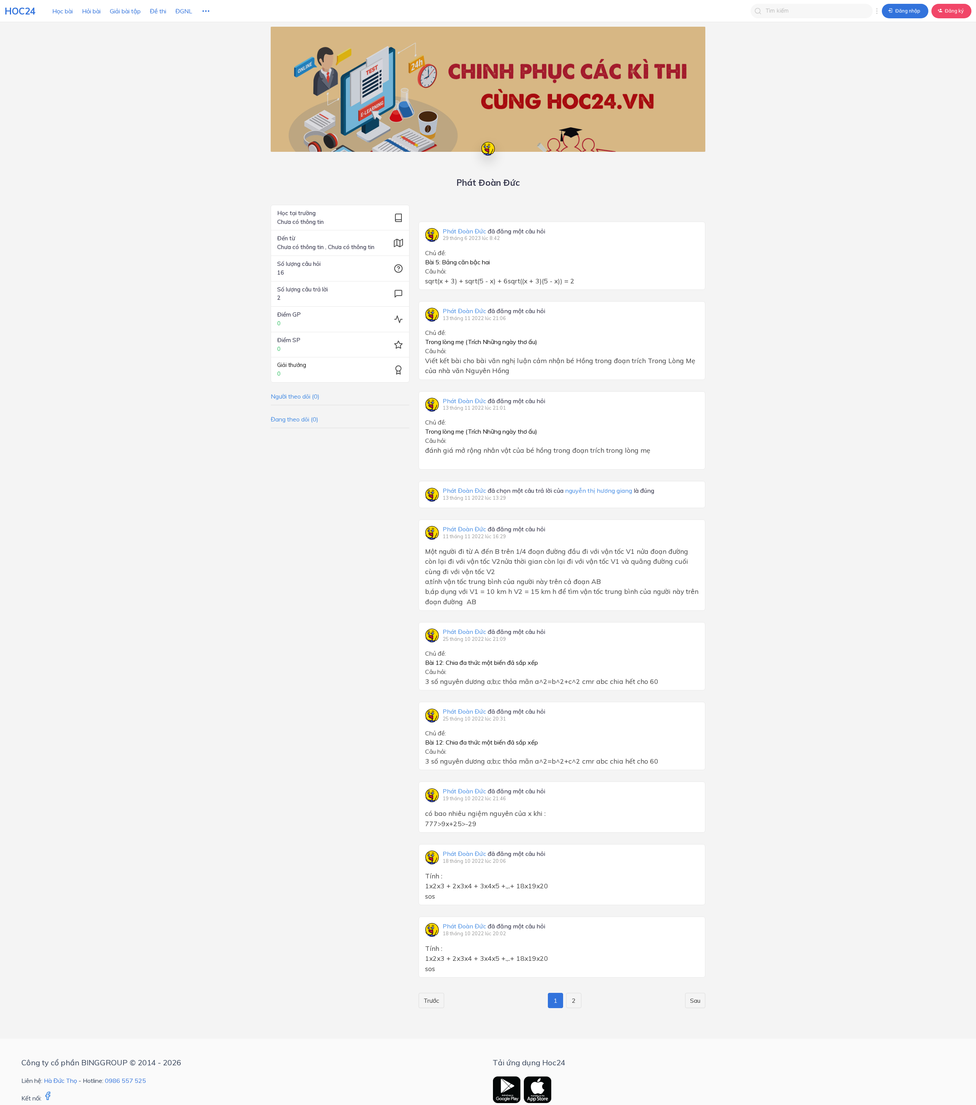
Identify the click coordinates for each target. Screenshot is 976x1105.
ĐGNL (183, 11)
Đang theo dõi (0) (294, 419)
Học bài (62, 11)
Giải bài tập (125, 11)
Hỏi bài (91, 11)
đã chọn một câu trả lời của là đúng (548, 490)
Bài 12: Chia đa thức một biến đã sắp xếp (481, 662)
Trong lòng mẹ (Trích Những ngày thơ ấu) (481, 342)
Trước (431, 1000)
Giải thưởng (291, 365)
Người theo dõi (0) (295, 396)
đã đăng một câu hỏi (494, 231)
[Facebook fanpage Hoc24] (47, 1098)
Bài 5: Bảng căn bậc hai (457, 262)
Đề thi (158, 11)
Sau (695, 1000)
